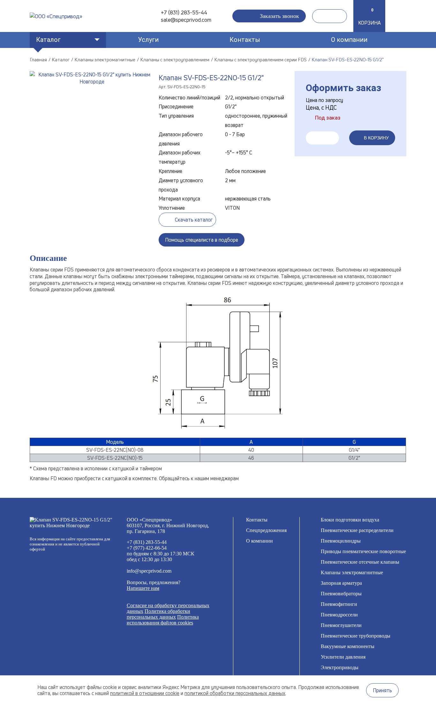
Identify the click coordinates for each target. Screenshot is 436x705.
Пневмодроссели (339, 614)
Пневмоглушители (341, 625)
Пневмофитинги (339, 604)
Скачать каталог (194, 219)
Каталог (48, 39)
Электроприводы (339, 667)
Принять (382, 690)
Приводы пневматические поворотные (363, 551)
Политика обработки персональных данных (158, 614)
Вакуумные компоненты (347, 646)
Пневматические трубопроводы (355, 635)
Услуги (148, 39)
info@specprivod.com (149, 571)
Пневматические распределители (357, 530)
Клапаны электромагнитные (352, 572)
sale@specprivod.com (186, 19)
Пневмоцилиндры (341, 541)
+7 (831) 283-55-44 (184, 12)
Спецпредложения (266, 530)
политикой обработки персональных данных (234, 693)
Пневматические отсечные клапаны (360, 562)
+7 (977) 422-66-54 (147, 548)
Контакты (244, 39)
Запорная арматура (341, 583)
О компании (349, 39)
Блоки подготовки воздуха (350, 519)
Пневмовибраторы (341, 593)
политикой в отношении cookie (144, 693)
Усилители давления (343, 657)
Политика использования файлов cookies (163, 619)
